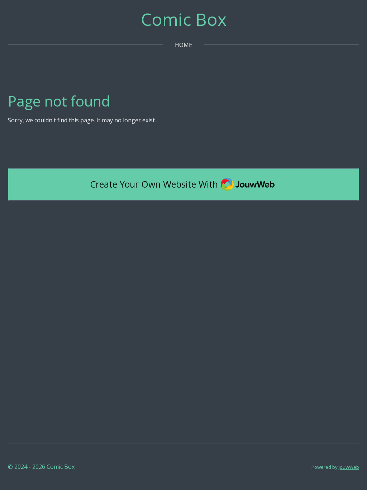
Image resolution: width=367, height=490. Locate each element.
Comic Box (184, 19)
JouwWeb (349, 467)
